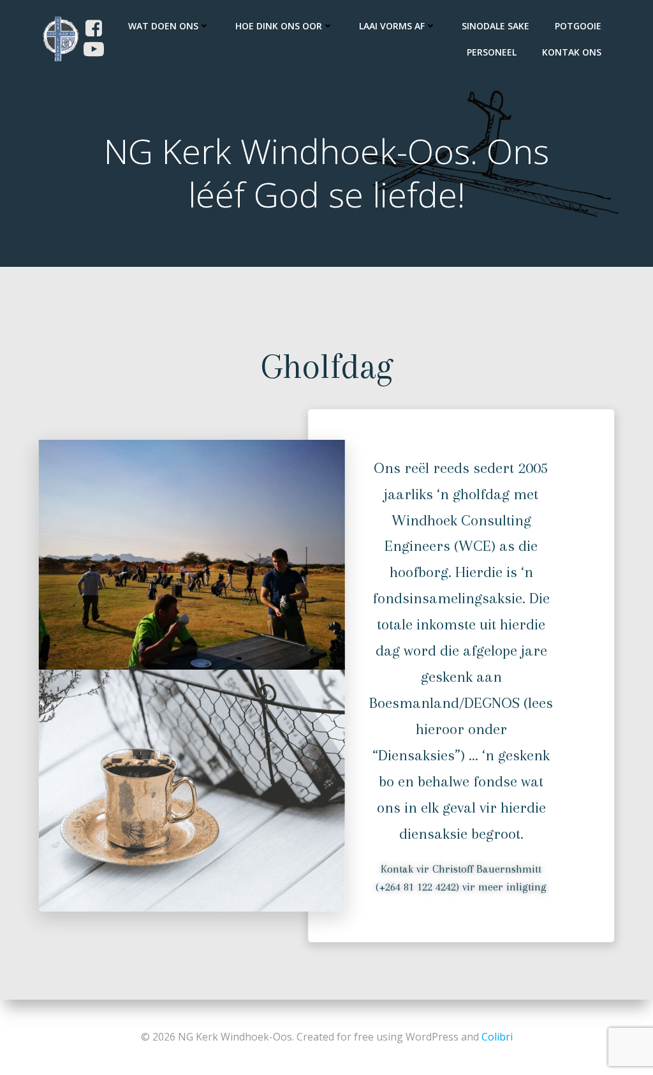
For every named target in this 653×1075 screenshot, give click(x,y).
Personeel (492, 52)
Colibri (497, 1037)
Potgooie (578, 26)
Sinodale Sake (495, 26)
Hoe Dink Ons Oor (278, 26)
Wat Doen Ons (163, 26)
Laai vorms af (392, 26)
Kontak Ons (571, 52)
